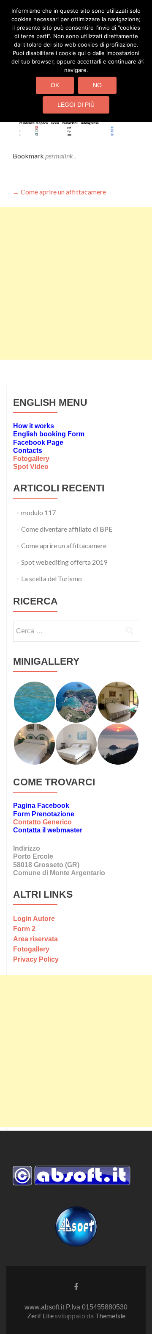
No (97, 85)
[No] (141, 61)
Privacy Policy (36, 959)
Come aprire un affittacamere (59, 192)
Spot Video (31, 466)
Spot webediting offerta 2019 (64, 562)
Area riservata (35, 939)
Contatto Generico (42, 822)
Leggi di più (76, 104)
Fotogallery (31, 458)
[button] (34, 702)
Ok (55, 85)
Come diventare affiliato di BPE (66, 529)
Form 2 (24, 928)
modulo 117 (38, 512)
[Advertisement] (76, 283)
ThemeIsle (110, 1316)
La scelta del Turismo (51, 578)
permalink (59, 156)
